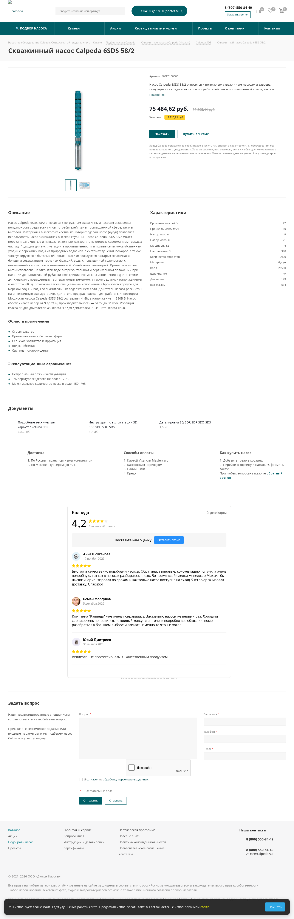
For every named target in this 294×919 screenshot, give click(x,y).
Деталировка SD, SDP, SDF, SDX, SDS (185, 422)
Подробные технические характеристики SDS (36, 424)
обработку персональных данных (126, 779)
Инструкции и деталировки (83, 842)
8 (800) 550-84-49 (238, 7)
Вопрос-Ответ (73, 836)
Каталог (14, 830)
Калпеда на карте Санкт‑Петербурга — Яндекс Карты (149, 678)
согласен (92, 779)
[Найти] (120, 11)
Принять (275, 907)
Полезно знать (129, 836)
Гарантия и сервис (77, 830)
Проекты (14, 848)
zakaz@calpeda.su (259, 854)
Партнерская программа (137, 830)
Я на (116, 779)
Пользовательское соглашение (141, 848)
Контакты (126, 854)
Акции (12, 836)
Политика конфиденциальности (142, 842)
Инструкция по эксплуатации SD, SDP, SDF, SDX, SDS (113, 424)
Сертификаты (73, 848)
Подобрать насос (20, 842)
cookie (204, 907)
